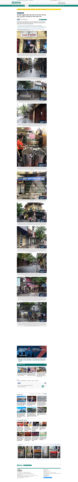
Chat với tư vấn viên (48, 477)
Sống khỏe (54, 5)
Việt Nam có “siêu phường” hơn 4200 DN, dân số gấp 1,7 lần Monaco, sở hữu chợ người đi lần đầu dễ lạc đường (41, 404)
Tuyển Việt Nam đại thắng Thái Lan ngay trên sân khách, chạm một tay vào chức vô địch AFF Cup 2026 (20, 429)
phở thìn (33, 380)
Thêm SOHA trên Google (24, 19)
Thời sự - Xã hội (23, 467)
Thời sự (23, 5)
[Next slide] (59, 452)
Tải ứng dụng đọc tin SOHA (27, 465)
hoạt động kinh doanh (23, 380)
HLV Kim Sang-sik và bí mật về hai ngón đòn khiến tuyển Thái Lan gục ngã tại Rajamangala (35, 429)
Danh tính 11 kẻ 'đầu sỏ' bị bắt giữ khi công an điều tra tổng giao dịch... (21, 455)
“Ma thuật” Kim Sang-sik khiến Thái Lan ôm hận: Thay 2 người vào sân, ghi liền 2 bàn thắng (35, 439)
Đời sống (63, 5)
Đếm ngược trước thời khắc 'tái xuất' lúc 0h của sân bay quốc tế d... (37, 455)
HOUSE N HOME (19, 0)
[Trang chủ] (16, 3)
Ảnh (57, 467)
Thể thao (40, 5)
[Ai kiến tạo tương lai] (61, 3)
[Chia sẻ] (18, 19)
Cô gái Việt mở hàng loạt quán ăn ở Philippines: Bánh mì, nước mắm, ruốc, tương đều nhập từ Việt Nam (41, 375)
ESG (20, 5)
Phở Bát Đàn (36, 380)
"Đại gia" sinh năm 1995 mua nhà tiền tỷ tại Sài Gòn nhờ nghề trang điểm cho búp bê (31, 374)
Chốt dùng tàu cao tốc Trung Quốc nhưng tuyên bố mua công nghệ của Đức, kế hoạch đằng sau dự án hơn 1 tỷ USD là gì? (31, 415)
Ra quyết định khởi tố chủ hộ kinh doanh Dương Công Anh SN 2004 (42, 428)
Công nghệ (59, 5)
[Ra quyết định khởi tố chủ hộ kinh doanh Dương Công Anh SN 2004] (43, 424)
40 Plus (34, 5)
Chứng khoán (19, 9)
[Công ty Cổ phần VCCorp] (28, 470)
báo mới (20, 385)
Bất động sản (30, 5)
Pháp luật (50, 5)
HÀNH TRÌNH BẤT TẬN (25, 0)
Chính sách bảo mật (46, 475)
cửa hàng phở (29, 380)
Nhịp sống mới (44, 5)
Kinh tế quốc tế (44, 9)
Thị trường (24, 9)
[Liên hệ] (45, 383)
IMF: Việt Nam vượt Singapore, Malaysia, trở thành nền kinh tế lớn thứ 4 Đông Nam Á (22, 374)
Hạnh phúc (18, 5)
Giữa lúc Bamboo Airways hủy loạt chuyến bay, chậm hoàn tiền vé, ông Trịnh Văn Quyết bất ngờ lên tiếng (31, 404)
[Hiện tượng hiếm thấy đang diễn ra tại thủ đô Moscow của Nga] (42, 410)
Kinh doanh (26, 5)
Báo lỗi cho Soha (44, 19)
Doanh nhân (28, 9)
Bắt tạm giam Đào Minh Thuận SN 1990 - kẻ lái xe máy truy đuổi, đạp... (29, 455)
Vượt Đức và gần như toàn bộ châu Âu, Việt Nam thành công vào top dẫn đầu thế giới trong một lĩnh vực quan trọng (21, 404)
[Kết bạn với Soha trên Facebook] (43, 386)
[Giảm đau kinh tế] (45, 365)
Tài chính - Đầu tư (38, 9)
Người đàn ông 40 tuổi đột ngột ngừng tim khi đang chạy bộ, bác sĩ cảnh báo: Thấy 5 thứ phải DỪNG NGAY (20, 439)
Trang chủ (19, 467)
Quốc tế (37, 5)
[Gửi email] (39, 19)
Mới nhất (15, 5)
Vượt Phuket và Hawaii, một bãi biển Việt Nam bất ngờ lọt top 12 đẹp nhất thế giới (42, 438)
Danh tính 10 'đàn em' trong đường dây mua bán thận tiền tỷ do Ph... (45, 455)
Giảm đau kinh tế (21, 364)
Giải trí (47, 5)
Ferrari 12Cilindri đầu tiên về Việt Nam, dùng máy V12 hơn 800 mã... (53, 455)
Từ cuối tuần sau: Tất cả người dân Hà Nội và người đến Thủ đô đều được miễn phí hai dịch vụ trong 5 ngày (27, 439)
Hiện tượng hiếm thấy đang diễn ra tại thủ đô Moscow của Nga (41, 414)
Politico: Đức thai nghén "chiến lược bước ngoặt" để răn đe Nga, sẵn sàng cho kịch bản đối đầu (27, 429)
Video (55, 467)
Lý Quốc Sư (18, 380)
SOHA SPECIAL (31, 0)
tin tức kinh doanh (25, 385)
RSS (59, 467)
